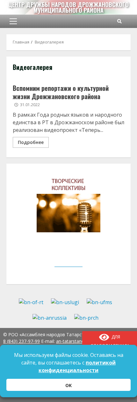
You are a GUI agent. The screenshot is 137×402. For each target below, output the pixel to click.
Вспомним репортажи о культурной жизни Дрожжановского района (61, 92)
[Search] (119, 21)
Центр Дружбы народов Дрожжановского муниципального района (68, 7)
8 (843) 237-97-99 (21, 341)
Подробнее (31, 142)
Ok (68, 385)
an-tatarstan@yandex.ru (80, 341)
